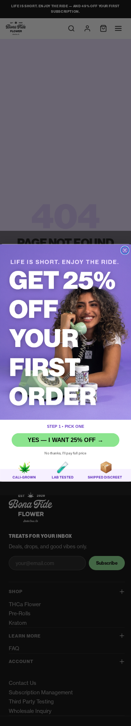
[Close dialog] (125, 250)
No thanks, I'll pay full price (65, 453)
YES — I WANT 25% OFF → (65, 440)
